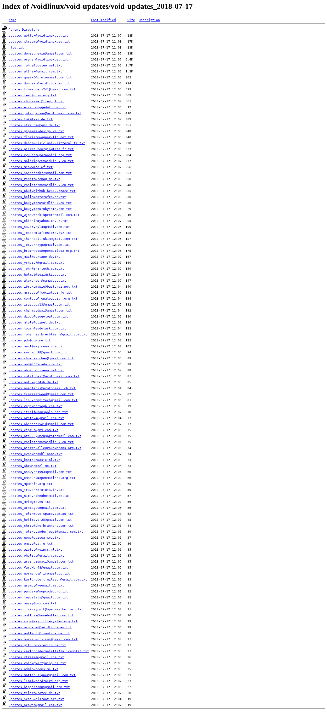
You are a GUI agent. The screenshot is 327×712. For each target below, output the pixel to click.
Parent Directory (24, 29)
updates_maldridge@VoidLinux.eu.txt (41, 161)
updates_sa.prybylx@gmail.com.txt (39, 227)
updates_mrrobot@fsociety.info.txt (40, 292)
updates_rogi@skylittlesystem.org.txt (43, 621)
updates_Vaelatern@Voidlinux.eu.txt (41, 442)
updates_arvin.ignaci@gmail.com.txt (41, 561)
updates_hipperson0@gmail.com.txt (39, 687)
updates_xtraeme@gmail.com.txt (36, 657)
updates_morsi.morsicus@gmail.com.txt (43, 639)
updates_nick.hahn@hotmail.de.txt (39, 496)
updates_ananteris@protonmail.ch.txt (42, 388)
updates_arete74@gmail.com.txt (36, 418)
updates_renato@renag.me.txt (34, 179)
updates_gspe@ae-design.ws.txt (36, 131)
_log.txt (16, 47)
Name (12, 20)
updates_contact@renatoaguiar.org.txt (43, 298)
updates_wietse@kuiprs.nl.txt (35, 549)
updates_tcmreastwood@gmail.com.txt (41, 394)
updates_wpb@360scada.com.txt (35, 364)
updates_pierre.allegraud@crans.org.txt (45, 448)
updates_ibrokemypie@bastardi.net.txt (43, 286)
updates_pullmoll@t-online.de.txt (39, 633)
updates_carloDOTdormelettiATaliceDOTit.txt (49, 651)
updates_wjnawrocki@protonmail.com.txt (44, 215)
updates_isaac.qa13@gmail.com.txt (39, 304)
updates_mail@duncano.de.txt (34, 256)
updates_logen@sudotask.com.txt (37, 328)
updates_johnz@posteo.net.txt (35, 65)
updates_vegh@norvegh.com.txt (35, 406)
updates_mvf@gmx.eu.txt (30, 502)
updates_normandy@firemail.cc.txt (39, 573)
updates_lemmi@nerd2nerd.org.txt (38, 681)
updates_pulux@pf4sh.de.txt (33, 382)
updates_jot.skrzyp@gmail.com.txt (39, 244)
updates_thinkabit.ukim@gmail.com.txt (43, 239)
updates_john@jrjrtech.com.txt (36, 268)
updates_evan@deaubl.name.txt (35, 454)
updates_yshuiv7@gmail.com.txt (36, 262)
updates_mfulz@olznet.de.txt (34, 322)
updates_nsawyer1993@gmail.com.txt (40, 472)
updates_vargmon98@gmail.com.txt (38, 352)
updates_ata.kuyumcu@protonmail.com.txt (45, 436)
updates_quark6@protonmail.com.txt (40, 77)
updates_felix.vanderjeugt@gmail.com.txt (46, 531)
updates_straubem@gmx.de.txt (34, 125)
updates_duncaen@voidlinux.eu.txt (39, 83)
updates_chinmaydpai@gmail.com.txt (40, 310)
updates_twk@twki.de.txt (31, 119)
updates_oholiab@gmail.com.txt (36, 555)
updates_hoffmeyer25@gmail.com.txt (40, 519)
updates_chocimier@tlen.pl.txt (36, 101)
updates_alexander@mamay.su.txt (37, 280)
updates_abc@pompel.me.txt (32, 466)
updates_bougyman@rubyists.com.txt (40, 209)
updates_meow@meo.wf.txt (31, 167)
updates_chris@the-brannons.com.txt (41, 525)
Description (149, 20)
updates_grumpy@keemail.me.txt (36, 585)
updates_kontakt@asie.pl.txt (34, 460)
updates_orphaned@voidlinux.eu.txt (40, 627)
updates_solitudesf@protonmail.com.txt (44, 376)
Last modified (103, 20)
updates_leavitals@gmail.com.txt (38, 597)
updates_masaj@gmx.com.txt (32, 603)
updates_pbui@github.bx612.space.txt (42, 191)
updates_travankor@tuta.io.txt (36, 490)
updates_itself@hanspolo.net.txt (38, 412)
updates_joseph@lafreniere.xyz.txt (40, 233)
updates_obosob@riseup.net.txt (36, 370)
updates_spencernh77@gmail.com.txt (40, 173)
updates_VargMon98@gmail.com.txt (38, 567)
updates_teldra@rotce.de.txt (34, 693)
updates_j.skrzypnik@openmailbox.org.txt (46, 609)
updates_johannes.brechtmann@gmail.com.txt (48, 334)
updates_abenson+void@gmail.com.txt (41, 424)
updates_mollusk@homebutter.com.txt (41, 615)
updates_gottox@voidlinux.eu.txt (38, 35)
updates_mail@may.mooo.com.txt (36, 346)
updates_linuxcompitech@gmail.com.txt (43, 400)
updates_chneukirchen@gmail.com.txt (41, 358)
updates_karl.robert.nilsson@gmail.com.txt (48, 579)
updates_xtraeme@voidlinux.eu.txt (39, 41)
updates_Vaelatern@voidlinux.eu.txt (41, 185)
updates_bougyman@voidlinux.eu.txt (40, 203)
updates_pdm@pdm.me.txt (30, 340)
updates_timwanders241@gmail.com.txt (42, 89)
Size (131, 20)
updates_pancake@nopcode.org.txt (38, 591)
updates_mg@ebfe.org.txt (31, 484)
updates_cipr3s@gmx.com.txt (33, 430)
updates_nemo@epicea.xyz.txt (34, 537)
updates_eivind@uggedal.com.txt (37, 107)
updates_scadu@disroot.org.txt (36, 699)
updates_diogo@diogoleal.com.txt (38, 316)
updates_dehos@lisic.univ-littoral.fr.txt (47, 143)
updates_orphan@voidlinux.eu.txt (38, 59)
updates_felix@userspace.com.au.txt (41, 513)
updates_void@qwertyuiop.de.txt (37, 663)
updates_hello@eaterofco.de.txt (37, 197)
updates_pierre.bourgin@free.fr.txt (41, 149)
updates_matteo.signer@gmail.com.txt (42, 675)
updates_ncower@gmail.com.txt (35, 705)
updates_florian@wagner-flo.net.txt (41, 137)
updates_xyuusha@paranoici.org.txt (40, 155)
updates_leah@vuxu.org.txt (32, 95)
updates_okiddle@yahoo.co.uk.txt (38, 221)
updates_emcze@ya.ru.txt (31, 543)
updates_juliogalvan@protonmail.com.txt (45, 113)
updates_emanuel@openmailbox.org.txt (42, 478)
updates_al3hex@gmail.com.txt (35, 71)
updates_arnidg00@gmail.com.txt (37, 507)
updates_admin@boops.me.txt (33, 669)
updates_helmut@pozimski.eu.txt (37, 274)
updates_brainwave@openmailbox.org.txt (44, 250)
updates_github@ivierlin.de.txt (37, 645)
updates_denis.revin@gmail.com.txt (40, 53)
